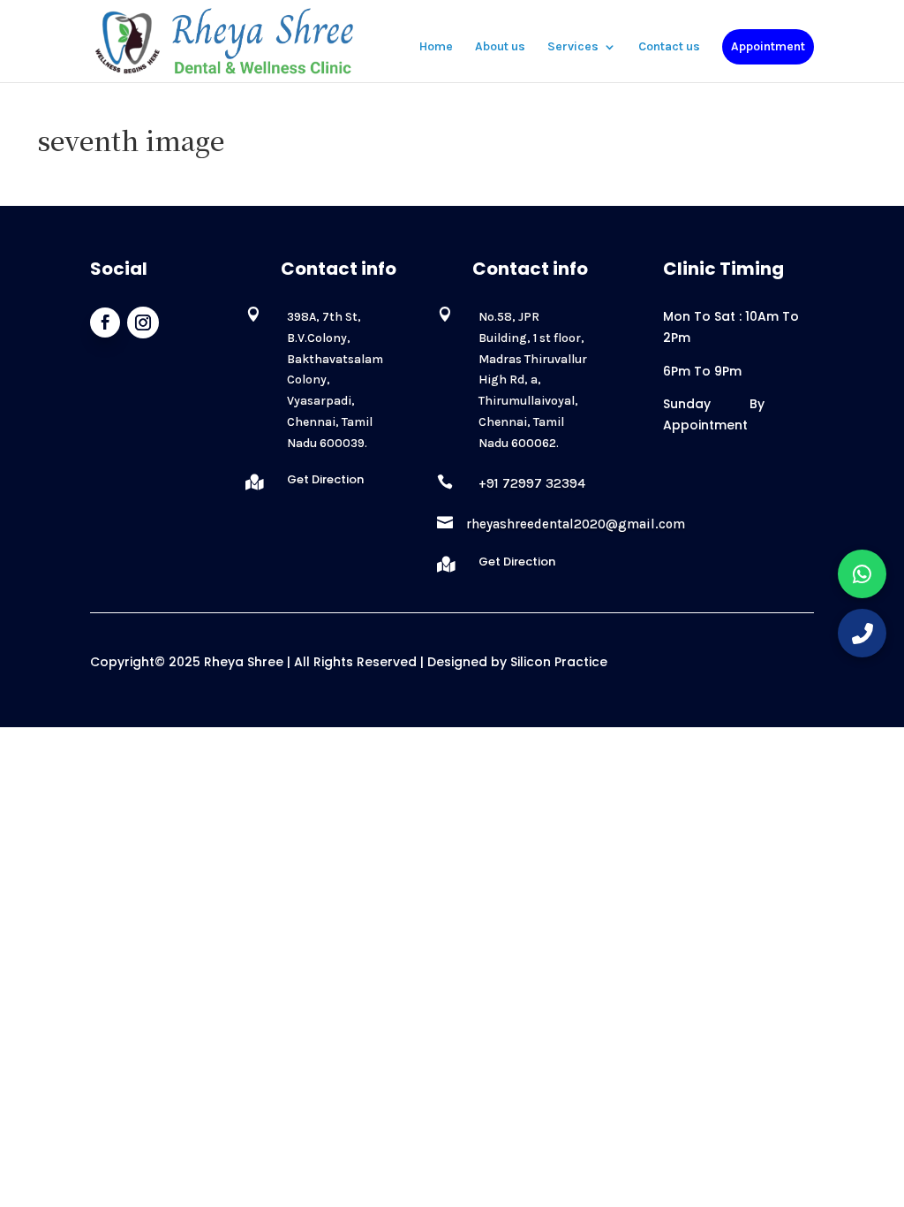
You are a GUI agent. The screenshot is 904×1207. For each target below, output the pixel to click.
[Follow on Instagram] (143, 322)
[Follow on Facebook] (105, 322)
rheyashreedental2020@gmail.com (575, 524)
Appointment (768, 46)
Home (436, 47)
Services (573, 47)
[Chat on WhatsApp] (862, 574)
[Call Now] (862, 633)
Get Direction (325, 479)
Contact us (669, 47)
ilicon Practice (558, 662)
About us (500, 47)
